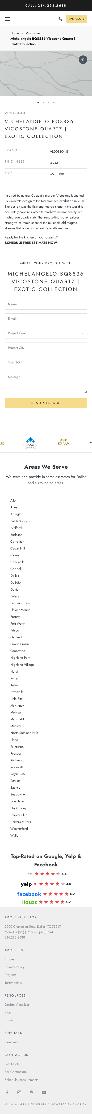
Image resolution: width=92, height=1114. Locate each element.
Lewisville (17, 691)
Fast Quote (12, 1064)
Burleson (16, 534)
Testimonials (13, 982)
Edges (9, 1020)
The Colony (18, 808)
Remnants (11, 1042)
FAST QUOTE (76, 19)
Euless (14, 596)
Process (10, 959)
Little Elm (16, 698)
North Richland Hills (24, 732)
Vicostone (33, 33)
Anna (13, 507)
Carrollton (17, 541)
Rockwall (16, 767)
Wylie (14, 835)
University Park (20, 821)
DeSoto (15, 582)
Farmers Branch (21, 603)
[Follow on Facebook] (7, 1092)
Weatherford (19, 828)
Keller (14, 685)
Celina (14, 555)
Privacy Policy (14, 967)
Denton (15, 589)
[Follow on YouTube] (44, 1092)
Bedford (16, 528)
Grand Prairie (20, 644)
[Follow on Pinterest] (31, 1092)
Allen (13, 500)
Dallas (14, 575)
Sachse (15, 787)
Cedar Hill (17, 548)
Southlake (17, 801)
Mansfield (17, 719)
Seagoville (17, 794)
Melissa (15, 712)
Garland (16, 637)
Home (14, 33)
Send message (45, 403)
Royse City (17, 773)
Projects (10, 974)
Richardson (18, 760)
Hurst (14, 671)
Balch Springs (20, 521)
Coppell (15, 568)
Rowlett (15, 780)
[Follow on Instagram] (19, 1092)
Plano (14, 739)
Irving (14, 678)
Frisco (14, 630)
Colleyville (17, 562)
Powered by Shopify (69, 1104)
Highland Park (20, 657)
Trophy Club (18, 815)
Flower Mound (20, 610)
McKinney (17, 705)
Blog (8, 1012)
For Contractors (16, 1071)
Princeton (17, 746)
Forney (15, 616)
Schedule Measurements (21, 1079)
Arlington (16, 514)
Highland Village (22, 664)
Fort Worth (17, 623)
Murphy (15, 726)
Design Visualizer (17, 1004)
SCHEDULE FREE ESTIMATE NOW (31, 242)
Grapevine (17, 650)
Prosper (15, 753)
